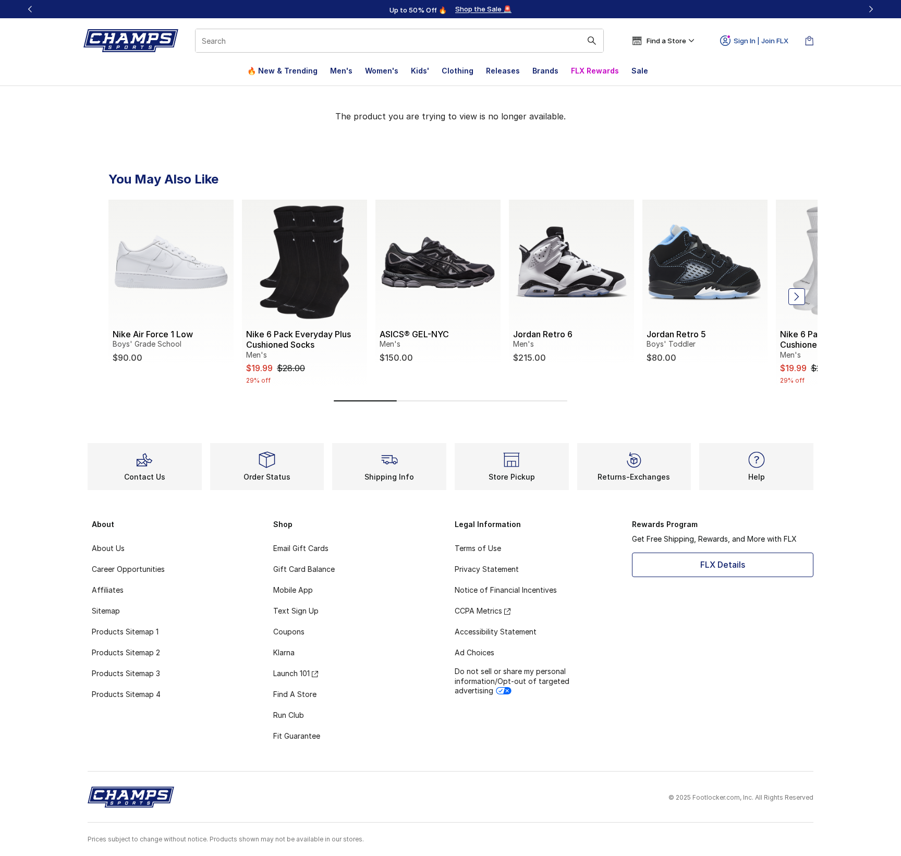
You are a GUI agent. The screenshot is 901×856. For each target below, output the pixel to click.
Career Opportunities (128, 569)
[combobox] (399, 40)
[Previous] (30, 9)
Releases (503, 70)
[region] (450, 9)
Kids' (420, 70)
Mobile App (293, 589)
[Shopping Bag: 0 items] (809, 40)
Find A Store (294, 694)
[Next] (871, 9)
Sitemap (106, 610)
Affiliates (108, 589)
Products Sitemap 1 (125, 631)
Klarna (284, 652)
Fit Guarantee (296, 735)
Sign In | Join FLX (761, 40)
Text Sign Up (296, 610)
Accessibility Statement (496, 631)
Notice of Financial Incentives (506, 589)
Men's (341, 70)
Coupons (289, 631)
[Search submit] (591, 40)
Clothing (457, 70)
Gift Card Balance (304, 569)
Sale (639, 70)
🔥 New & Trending (282, 70)
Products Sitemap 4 (126, 694)
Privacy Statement (487, 569)
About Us (108, 548)
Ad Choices (474, 652)
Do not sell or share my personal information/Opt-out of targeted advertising (512, 680)
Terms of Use (478, 548)
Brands (545, 70)
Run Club (288, 715)
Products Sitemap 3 (126, 673)
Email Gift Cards (300, 548)
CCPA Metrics (478, 610)
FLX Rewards (595, 70)
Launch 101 (291, 673)
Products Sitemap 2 (126, 652)
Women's (381, 70)
